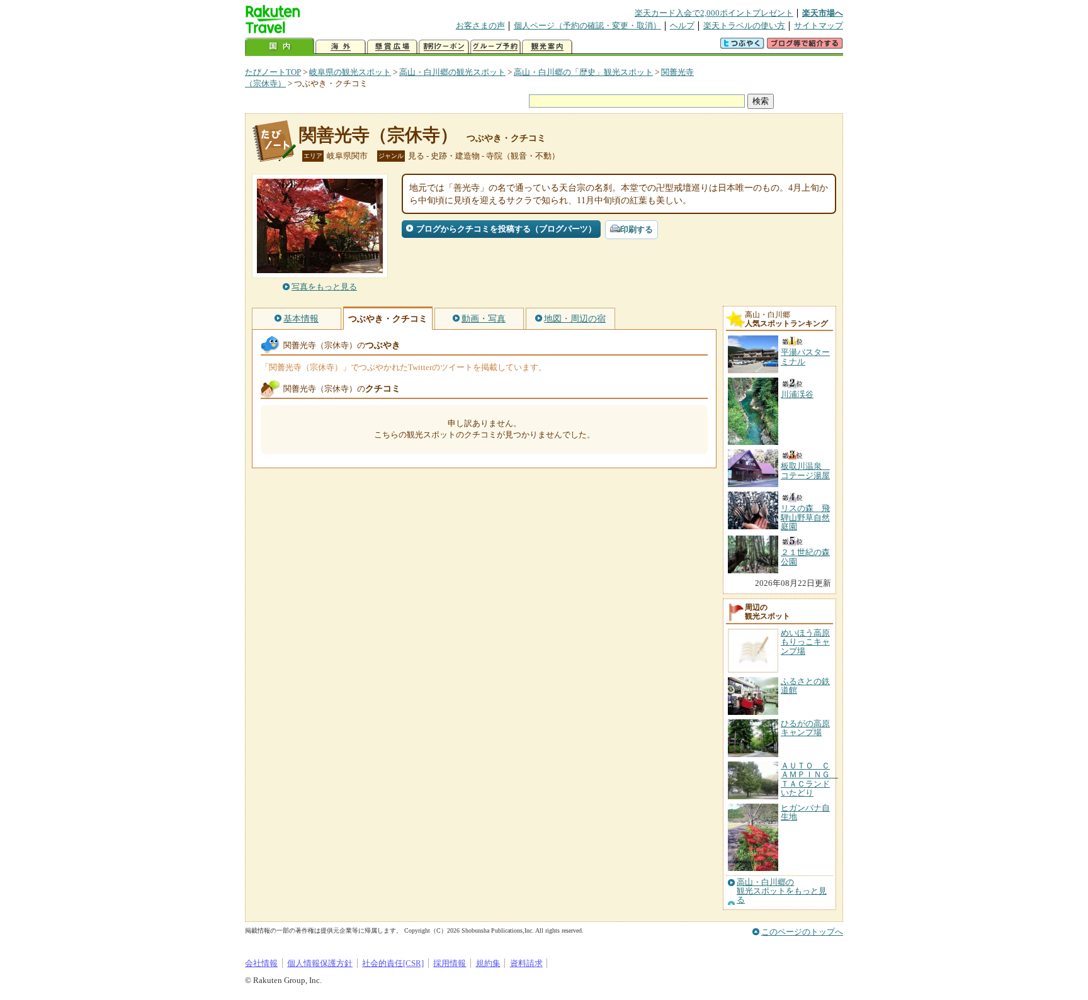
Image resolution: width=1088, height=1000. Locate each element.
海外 (340, 47)
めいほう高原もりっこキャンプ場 (805, 642)
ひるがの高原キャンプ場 (805, 728)
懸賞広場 (392, 47)
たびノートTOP (273, 72)
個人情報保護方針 (320, 963)
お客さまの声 (480, 25)
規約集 (488, 963)
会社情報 (261, 963)
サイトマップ (818, 25)
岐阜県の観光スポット (350, 72)
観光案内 (547, 47)
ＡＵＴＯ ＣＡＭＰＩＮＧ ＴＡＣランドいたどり (809, 779)
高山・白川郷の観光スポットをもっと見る (782, 891)
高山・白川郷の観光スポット (452, 72)
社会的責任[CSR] (393, 963)
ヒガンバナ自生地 (805, 812)
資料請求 (526, 963)
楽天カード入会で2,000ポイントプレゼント (714, 13)
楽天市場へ (822, 13)
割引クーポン (444, 47)
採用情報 (449, 963)
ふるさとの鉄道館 (805, 686)
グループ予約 (495, 47)
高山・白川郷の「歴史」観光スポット (583, 72)
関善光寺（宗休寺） (378, 135)
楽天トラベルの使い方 (744, 25)
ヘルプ (682, 25)
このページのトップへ (802, 931)
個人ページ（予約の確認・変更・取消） (587, 25)
